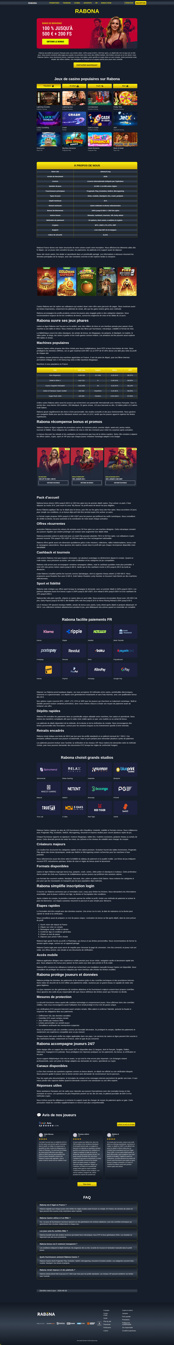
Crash (98, 86)
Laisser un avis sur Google (126, 1124)
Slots (124, 86)
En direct (73, 86)
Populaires (47, 86)
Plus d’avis (87, 1184)
